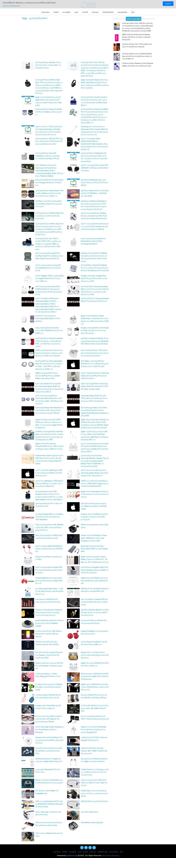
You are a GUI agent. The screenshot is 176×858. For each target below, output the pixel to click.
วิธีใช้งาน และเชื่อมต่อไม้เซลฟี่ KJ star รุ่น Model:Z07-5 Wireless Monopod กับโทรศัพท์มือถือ (49, 804)
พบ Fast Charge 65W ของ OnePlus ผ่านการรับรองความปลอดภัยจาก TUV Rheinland (49, 517)
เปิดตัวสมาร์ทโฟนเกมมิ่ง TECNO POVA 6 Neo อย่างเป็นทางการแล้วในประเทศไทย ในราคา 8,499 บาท (137, 56)
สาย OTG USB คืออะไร (89, 812)
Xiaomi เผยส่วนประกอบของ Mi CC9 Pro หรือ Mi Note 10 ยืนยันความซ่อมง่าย (49, 665)
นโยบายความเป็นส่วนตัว (110, 855)
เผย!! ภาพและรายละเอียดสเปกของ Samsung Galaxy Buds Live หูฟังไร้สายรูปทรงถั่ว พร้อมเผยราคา (94, 473)
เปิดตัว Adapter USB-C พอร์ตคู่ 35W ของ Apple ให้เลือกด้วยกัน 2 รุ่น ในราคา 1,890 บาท (49, 278)
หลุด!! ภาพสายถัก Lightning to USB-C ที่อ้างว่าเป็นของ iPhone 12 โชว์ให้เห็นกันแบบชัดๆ (49, 473)
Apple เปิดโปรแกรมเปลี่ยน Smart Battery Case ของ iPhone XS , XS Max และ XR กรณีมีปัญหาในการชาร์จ (95, 559)
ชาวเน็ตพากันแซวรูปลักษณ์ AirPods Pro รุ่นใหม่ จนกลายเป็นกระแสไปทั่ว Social (48, 687)
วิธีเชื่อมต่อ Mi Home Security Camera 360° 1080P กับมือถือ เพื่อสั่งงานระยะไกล (94, 750)
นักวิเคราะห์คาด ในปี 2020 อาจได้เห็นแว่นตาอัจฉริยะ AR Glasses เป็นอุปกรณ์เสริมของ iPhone (48, 719)
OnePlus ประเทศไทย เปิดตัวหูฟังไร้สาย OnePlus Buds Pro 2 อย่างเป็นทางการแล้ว (48, 203)
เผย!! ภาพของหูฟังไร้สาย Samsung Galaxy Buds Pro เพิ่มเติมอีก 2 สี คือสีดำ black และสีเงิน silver (94, 386)
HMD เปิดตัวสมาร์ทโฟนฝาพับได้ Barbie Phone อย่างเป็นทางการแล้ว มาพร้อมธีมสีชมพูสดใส (136, 37)
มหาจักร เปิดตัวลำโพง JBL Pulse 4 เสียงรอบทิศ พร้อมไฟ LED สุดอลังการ (48, 633)
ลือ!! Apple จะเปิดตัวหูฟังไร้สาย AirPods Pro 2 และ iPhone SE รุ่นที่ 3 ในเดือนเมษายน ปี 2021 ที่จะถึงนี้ (95, 363)
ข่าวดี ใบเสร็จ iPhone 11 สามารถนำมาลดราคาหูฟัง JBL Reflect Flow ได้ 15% (94, 708)
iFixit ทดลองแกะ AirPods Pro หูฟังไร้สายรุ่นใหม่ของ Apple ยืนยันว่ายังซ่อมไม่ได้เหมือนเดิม (94, 676)
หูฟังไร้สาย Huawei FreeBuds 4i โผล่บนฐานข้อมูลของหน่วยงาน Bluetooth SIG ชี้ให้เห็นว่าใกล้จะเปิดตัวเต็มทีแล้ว (94, 341)
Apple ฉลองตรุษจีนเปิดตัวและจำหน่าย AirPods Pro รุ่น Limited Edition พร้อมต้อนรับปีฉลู (47, 375)
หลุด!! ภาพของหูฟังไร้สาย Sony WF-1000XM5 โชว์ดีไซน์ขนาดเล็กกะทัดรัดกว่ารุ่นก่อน (94, 168)
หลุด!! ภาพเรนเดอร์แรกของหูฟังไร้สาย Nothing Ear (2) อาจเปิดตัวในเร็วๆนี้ (48, 267)
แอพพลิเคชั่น (122, 12)
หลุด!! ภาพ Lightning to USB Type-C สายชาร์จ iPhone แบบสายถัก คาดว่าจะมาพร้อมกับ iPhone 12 (49, 483)
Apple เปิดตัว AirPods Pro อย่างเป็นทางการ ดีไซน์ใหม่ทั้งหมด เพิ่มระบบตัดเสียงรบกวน (95, 687)
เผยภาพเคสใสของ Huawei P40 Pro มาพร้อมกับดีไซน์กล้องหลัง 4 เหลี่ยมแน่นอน (94, 602)
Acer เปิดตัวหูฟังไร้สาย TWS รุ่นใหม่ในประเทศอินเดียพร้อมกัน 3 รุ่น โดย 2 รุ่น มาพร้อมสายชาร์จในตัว (94, 353)
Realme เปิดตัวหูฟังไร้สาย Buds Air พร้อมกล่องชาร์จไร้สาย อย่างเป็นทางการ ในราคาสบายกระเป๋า (48, 612)
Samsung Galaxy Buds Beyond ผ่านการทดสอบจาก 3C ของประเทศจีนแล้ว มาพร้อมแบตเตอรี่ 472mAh (49, 410)
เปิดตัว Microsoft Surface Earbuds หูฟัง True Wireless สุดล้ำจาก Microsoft (49, 729)
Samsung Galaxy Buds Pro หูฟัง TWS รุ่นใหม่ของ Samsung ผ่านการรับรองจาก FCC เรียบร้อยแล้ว (94, 398)
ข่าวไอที (85, 12)
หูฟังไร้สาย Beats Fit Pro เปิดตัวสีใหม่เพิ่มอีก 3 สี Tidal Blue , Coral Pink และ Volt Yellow (95, 193)
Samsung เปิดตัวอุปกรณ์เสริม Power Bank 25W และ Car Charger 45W (94, 548)
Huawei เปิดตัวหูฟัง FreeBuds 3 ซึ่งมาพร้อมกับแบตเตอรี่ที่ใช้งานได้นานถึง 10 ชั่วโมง (49, 740)
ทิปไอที (56, 12)
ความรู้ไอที (66, 12)
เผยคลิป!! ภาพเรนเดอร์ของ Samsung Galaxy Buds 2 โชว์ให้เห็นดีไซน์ (47, 318)
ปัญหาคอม (45, 12)
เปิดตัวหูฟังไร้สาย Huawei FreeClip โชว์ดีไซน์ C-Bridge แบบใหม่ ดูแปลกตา (48, 112)
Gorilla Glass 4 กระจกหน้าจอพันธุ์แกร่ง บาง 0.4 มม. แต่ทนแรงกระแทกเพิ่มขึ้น (94, 793)
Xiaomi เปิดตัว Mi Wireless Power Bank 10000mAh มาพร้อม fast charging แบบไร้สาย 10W (94, 538)
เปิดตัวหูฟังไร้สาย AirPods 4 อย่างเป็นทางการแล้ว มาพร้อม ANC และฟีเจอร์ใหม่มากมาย (48, 65)
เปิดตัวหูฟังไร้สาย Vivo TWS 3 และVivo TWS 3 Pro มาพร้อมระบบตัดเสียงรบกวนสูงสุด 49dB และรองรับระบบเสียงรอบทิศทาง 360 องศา (48, 243)
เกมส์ (76, 12)
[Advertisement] (65, 41)
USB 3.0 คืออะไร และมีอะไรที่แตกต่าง (94, 801)
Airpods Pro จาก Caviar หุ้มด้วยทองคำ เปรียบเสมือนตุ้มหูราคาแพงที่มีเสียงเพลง (94, 655)
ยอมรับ (168, 4)
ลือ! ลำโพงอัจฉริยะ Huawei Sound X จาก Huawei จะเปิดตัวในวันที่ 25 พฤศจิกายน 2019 (49, 655)
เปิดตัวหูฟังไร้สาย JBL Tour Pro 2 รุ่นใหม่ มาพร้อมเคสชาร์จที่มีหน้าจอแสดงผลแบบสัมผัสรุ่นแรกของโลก (49, 141)
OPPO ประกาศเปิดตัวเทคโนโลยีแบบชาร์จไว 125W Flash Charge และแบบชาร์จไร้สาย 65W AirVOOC (95, 483)
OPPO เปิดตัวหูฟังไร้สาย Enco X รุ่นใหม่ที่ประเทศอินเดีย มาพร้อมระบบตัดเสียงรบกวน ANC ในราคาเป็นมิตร (49, 353)
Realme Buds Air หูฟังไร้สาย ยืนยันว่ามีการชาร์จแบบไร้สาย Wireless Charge (49, 623)
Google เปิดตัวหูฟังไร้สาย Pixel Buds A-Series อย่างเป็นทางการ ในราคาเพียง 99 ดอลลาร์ (95, 330)
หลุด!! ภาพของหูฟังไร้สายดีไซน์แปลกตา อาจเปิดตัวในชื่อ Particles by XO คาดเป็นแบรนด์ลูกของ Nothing (94, 226)
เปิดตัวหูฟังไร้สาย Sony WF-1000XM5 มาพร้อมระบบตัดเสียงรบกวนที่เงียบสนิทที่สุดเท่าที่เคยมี (47, 156)
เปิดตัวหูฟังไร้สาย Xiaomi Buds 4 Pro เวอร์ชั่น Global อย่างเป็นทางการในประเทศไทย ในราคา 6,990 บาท (49, 193)
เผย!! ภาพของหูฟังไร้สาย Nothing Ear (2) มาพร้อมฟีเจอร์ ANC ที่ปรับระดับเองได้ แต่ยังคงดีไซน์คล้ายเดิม (94, 215)
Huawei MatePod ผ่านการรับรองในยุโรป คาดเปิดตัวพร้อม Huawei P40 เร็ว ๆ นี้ (48, 580)
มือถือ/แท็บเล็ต (108, 12)
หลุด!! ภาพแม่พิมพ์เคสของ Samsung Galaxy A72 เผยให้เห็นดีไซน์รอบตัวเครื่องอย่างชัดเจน (95, 375)
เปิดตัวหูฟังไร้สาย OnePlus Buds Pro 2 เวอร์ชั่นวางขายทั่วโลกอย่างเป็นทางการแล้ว (49, 215)
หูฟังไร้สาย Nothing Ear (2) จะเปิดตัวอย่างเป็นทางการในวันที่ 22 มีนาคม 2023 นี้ (94, 182)
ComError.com (71, 855)
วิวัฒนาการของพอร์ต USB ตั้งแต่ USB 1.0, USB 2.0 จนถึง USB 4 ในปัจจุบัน (94, 782)
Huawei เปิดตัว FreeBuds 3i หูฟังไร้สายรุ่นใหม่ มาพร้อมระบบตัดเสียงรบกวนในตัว (94, 517)
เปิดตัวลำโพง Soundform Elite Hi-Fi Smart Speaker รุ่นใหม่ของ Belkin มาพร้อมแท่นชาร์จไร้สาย (95, 570)
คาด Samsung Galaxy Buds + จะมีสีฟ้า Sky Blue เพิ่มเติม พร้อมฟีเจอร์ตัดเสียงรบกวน (49, 591)
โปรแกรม (95, 12)
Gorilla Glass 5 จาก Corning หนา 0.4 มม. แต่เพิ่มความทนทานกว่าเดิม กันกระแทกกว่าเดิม (95, 772)
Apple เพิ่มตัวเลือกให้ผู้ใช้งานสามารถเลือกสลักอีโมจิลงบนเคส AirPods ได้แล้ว (94, 580)
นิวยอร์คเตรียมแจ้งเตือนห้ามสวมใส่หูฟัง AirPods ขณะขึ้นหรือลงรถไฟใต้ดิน (48, 750)
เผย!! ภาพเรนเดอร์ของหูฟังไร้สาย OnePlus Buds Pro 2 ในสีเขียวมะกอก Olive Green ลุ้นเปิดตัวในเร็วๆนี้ (49, 255)
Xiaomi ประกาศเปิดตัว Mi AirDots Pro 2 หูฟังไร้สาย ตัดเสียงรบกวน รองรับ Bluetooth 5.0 (93, 729)
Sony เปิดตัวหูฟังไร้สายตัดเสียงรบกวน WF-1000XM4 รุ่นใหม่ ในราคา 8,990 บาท (49, 330)
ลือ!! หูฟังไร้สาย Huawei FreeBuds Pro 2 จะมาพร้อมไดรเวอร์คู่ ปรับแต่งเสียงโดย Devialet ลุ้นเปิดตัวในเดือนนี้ (94, 267)
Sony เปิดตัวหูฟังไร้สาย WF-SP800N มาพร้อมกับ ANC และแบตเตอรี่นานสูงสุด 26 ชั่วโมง (49, 527)
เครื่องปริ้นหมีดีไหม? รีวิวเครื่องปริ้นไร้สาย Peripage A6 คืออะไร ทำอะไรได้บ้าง (49, 182)
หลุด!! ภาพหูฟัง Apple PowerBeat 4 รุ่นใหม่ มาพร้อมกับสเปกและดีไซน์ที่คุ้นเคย (49, 548)
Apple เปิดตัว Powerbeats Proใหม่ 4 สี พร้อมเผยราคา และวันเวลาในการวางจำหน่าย (95, 494)
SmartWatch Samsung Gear (92, 822)
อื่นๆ (133, 12)
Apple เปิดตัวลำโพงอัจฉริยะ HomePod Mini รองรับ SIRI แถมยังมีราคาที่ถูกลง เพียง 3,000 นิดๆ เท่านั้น (49, 446)
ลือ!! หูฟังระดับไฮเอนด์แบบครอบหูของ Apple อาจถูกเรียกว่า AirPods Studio (94, 506)
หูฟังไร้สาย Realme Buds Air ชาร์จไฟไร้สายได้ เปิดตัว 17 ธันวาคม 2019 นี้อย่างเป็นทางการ (95, 612)
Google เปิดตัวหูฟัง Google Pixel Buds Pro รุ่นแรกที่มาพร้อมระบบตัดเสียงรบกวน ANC (94, 278)
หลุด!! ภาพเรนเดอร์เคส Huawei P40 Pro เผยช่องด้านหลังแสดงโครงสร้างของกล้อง (49, 570)
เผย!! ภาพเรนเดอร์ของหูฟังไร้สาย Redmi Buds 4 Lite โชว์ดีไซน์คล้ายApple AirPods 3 (93, 241)
